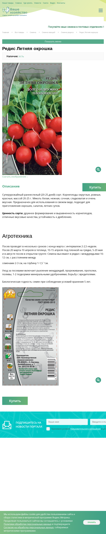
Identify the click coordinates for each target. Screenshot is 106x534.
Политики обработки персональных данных (27, 524)
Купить (15, 400)
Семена (18, 3)
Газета (45, 3)
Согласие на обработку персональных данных (29, 527)
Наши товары (8, 3)
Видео (52, 3)
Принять (92, 522)
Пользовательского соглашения (85, 429)
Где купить (27, 3)
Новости (37, 3)
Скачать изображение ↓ (15, 176)
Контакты (61, 3)
